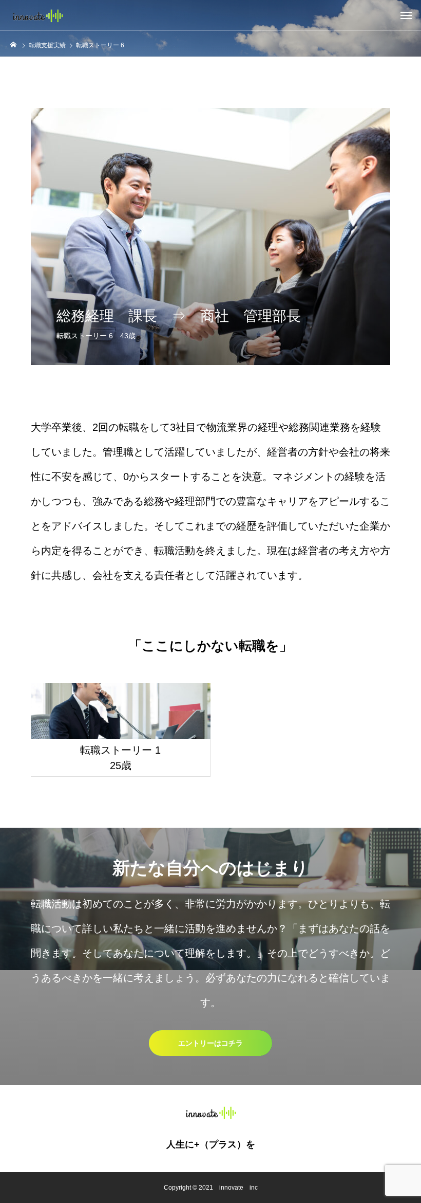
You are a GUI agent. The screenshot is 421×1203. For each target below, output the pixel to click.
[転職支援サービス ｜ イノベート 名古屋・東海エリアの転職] (37, 15)
